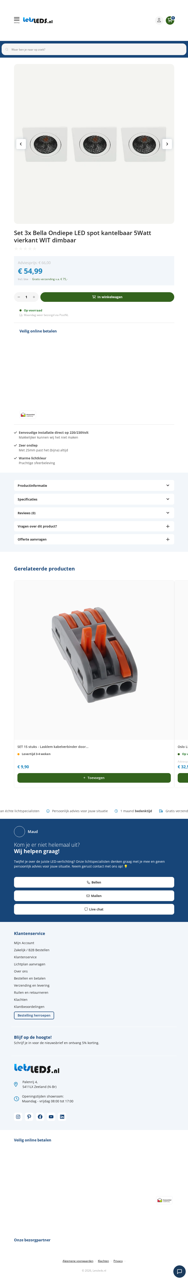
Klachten (21, 999)
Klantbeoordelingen (29, 1006)
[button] (17, 20)
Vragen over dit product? (37, 526)
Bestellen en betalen (30, 978)
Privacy (118, 1261)
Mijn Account (24, 943)
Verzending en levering (32, 985)
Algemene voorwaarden (78, 1261)
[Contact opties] (179, 1271)
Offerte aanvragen (32, 539)
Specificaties (27, 499)
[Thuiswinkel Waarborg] (115, 20)
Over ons (21, 971)
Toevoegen (96, 778)
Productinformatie (32, 485)
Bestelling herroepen (34, 1015)
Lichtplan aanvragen (29, 964)
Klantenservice (25, 957)
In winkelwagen (109, 297)
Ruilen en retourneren (31, 992)
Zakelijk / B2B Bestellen (32, 950)
